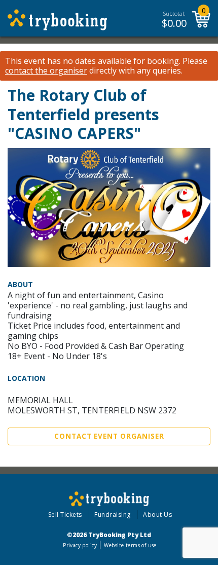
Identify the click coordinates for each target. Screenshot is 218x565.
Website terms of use (130, 545)
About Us (157, 514)
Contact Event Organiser (109, 436)
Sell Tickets (65, 514)
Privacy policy (80, 545)
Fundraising (112, 514)
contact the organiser (46, 71)
